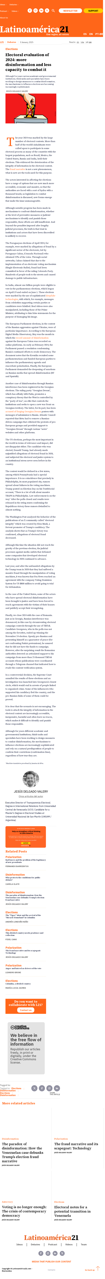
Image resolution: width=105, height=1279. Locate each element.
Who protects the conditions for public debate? (22, 878)
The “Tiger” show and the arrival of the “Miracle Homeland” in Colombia (23, 916)
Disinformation (15, 874)
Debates (11, 42)
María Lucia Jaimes (15, 988)
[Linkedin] (41, 10)
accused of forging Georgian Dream (23, 411)
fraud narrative (17, 169)
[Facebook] (30, 10)
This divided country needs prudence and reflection (24, 934)
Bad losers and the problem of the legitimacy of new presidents (25, 861)
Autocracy (7, 1202)
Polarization (13, 857)
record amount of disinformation (32, 338)
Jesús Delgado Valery (17, 91)
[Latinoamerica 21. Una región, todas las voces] (51, 1237)
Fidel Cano (11, 939)
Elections (11, 49)
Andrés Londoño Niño (16, 922)
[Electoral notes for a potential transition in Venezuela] (77, 1185)
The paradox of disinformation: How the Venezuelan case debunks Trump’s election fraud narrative (24, 897)
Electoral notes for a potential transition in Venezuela (72, 1211)
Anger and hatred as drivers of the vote (23, 968)
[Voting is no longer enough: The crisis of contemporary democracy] (25, 1185)
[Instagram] (35, 10)
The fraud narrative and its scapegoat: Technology (23, 951)
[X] (47, 10)
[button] (53, 11)
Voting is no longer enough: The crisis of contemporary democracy (24, 1211)
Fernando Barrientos (17, 866)
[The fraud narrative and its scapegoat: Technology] (77, 1122)
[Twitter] (34, 1088)
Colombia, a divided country (18, 984)
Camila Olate (12, 884)
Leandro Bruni (13, 972)
